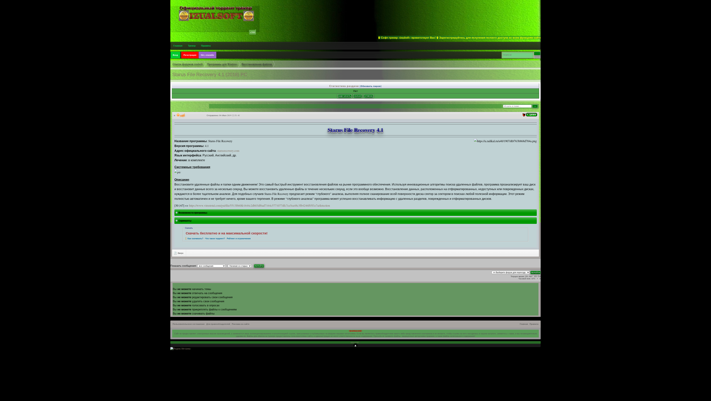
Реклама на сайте (240, 324)
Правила (206, 45)
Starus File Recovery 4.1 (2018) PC (209, 74)
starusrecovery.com (228, 151)
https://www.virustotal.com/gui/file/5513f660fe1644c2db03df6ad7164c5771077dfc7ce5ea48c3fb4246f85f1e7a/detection (259, 205)
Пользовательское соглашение (189, 324)
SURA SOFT (355, 342)
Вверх (180, 253)
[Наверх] (355, 345)
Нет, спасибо (207, 55)
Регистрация (189, 55)
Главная (177, 45)
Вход (175, 55)
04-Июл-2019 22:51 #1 (229, 115)
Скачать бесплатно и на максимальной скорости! (227, 233)
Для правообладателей (218, 324)
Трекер (192, 45)
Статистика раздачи (344, 86)
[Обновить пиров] (371, 86)
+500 (252, 32)
